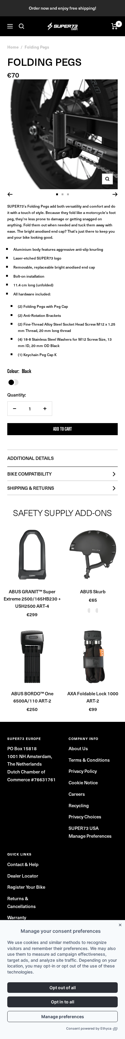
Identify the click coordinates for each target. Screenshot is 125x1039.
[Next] (115, 194)
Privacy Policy (83, 771)
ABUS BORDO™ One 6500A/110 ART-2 (32, 697)
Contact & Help (23, 864)
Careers (77, 794)
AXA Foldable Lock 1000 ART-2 (92, 697)
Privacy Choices (85, 816)
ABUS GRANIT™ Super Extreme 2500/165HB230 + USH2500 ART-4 (32, 598)
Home (13, 47)
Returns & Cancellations (21, 902)
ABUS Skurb (93, 591)
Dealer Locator (22, 875)
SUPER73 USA (84, 828)
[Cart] (114, 26)
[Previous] (9, 194)
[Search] (21, 26)
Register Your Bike (26, 887)
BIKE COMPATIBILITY (29, 473)
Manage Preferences (90, 836)
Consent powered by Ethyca (88, 1028)
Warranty (16, 917)
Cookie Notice (83, 782)
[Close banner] (121, 923)
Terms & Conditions (89, 760)
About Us (78, 748)
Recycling (79, 805)
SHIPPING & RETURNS (30, 488)
